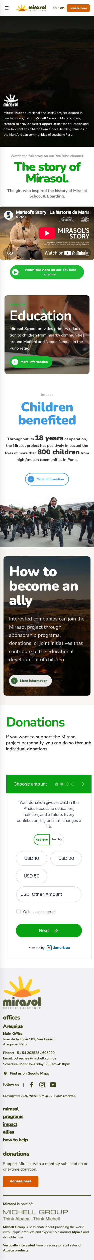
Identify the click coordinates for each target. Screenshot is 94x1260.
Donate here (78, 8)
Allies (8, 1132)
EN (62, 8)
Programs (13, 1116)
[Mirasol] (22, 993)
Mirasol (11, 1109)
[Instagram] (42, 1084)
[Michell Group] (47, 1215)
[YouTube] (53, 1084)
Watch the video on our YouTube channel (45, 272)
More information (31, 362)
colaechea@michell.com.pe (35, 1058)
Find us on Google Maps (29, 1073)
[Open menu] (7, 8)
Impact (10, 1124)
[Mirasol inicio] (31, 8)
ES (55, 8)
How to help (15, 1140)
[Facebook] (31, 1084)
